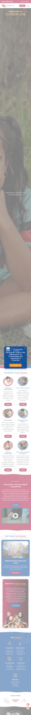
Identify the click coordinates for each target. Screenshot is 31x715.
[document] (15, 357)
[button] (25, 348)
